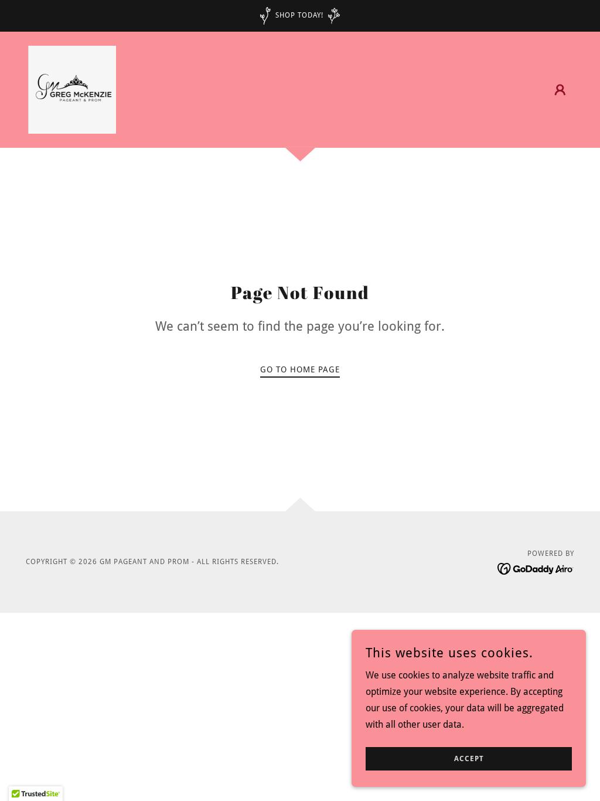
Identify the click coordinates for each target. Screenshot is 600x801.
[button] (560, 89)
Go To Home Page (300, 369)
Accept (469, 759)
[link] (72, 88)
